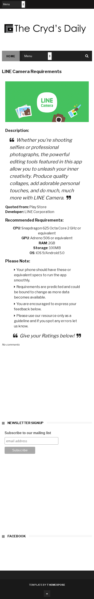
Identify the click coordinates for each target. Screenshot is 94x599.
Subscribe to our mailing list (28, 433)
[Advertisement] (47, 495)
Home (10, 56)
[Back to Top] (47, 593)
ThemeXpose (56, 584)
